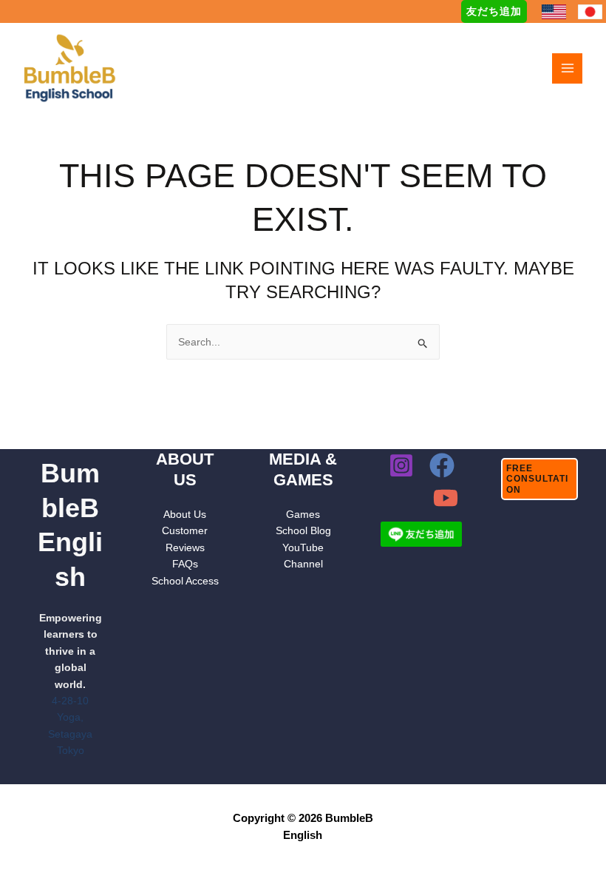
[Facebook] (442, 465)
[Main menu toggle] (567, 68)
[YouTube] (445, 498)
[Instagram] (401, 465)
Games (303, 514)
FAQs (185, 564)
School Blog (303, 530)
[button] (494, 11)
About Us (184, 514)
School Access (185, 581)
